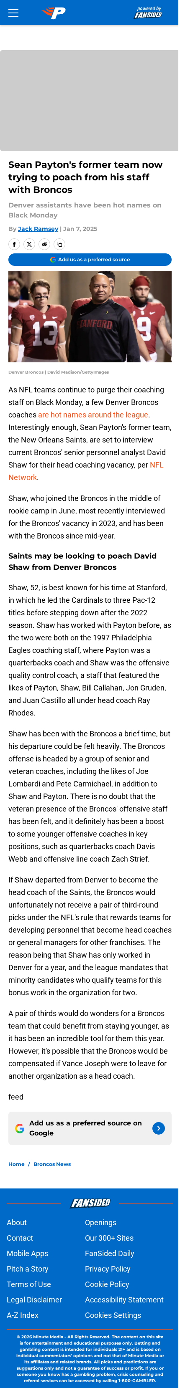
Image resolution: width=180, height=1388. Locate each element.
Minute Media (48, 1337)
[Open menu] (13, 13)
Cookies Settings (113, 1315)
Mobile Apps (27, 1253)
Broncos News (52, 1164)
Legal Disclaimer (34, 1299)
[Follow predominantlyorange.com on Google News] (158, 1128)
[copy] (59, 244)
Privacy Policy (108, 1268)
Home (16, 1164)
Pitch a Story (28, 1268)
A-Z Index (23, 1315)
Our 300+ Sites (109, 1238)
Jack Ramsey (38, 229)
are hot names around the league (93, 414)
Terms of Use (29, 1284)
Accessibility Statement (124, 1299)
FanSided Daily (109, 1253)
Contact (20, 1238)
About (17, 1222)
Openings (100, 1222)
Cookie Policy (107, 1284)
